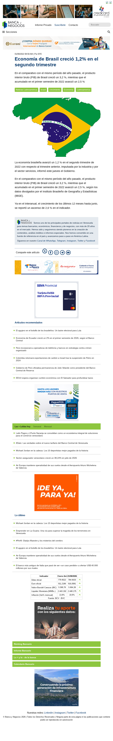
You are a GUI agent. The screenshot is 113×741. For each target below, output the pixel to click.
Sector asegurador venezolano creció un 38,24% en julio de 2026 (46, 458)
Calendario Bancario (24, 664)
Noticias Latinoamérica (26, 90)
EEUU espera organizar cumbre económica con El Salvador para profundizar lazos (54, 378)
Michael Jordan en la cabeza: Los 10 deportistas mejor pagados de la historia (52, 450)
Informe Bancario (22, 650)
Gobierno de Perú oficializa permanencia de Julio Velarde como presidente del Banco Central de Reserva (55, 369)
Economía (68, 90)
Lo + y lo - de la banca (25, 657)
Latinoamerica (83, 90)
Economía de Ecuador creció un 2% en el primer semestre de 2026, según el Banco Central (55, 339)
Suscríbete (60, 25)
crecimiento (54, 90)
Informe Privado (43, 25)
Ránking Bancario (23, 644)
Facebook (90, 241)
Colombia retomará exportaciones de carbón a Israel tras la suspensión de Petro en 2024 (55, 359)
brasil (43, 90)
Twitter (80, 241)
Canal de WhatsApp (46, 241)
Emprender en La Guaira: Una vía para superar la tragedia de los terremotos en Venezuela (53, 532)
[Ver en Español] (110, 2)
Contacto (73, 25)
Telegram (61, 241)
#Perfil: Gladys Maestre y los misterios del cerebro (39, 540)
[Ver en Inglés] (107, 2)
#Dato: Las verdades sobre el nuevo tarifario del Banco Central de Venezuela (52, 443)
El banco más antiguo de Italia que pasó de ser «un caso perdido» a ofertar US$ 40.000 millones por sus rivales (57, 566)
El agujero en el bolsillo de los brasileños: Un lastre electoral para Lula (48, 330)
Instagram (71, 241)
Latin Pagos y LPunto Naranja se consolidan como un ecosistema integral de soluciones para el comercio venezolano (57, 434)
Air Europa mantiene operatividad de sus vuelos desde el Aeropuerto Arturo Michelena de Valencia (56, 466)
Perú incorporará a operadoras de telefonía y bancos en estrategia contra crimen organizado (54, 349)
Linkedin (49, 712)
